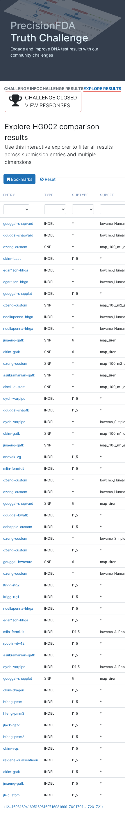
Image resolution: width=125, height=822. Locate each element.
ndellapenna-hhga (18, 317)
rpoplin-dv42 (13, 643)
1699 (63, 807)
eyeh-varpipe (14, 398)
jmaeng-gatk (13, 340)
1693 (16, 807)
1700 (71, 807)
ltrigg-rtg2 (11, 585)
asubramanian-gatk (19, 375)
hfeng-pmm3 (13, 713)
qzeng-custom (15, 247)
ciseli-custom (14, 387)
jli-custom (11, 795)
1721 (98, 807)
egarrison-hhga (15, 270)
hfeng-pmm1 (13, 702)
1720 (90, 807)
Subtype (80, 195)
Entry (9, 195)
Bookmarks (21, 179)
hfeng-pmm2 (13, 737)
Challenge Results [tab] (61, 88)
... (10, 807)
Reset (50, 179)
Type (48, 195)
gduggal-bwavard (17, 562)
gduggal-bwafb (15, 515)
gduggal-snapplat (17, 293)
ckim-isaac (12, 258)
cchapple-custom (17, 527)
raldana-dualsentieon (20, 760)
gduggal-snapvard (18, 223)
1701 (79, 807)
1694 (24, 807)
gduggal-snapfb (16, 410)
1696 (40, 807)
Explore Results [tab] (102, 88)
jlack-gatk (11, 725)
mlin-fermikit (13, 468)
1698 (55, 807)
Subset (107, 195)
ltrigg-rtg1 (11, 597)
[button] (43, 102)
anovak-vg (12, 457)
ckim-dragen (13, 690)
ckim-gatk (11, 352)
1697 (47, 807)
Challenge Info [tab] (22, 88)
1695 (32, 807)
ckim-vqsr (11, 748)
